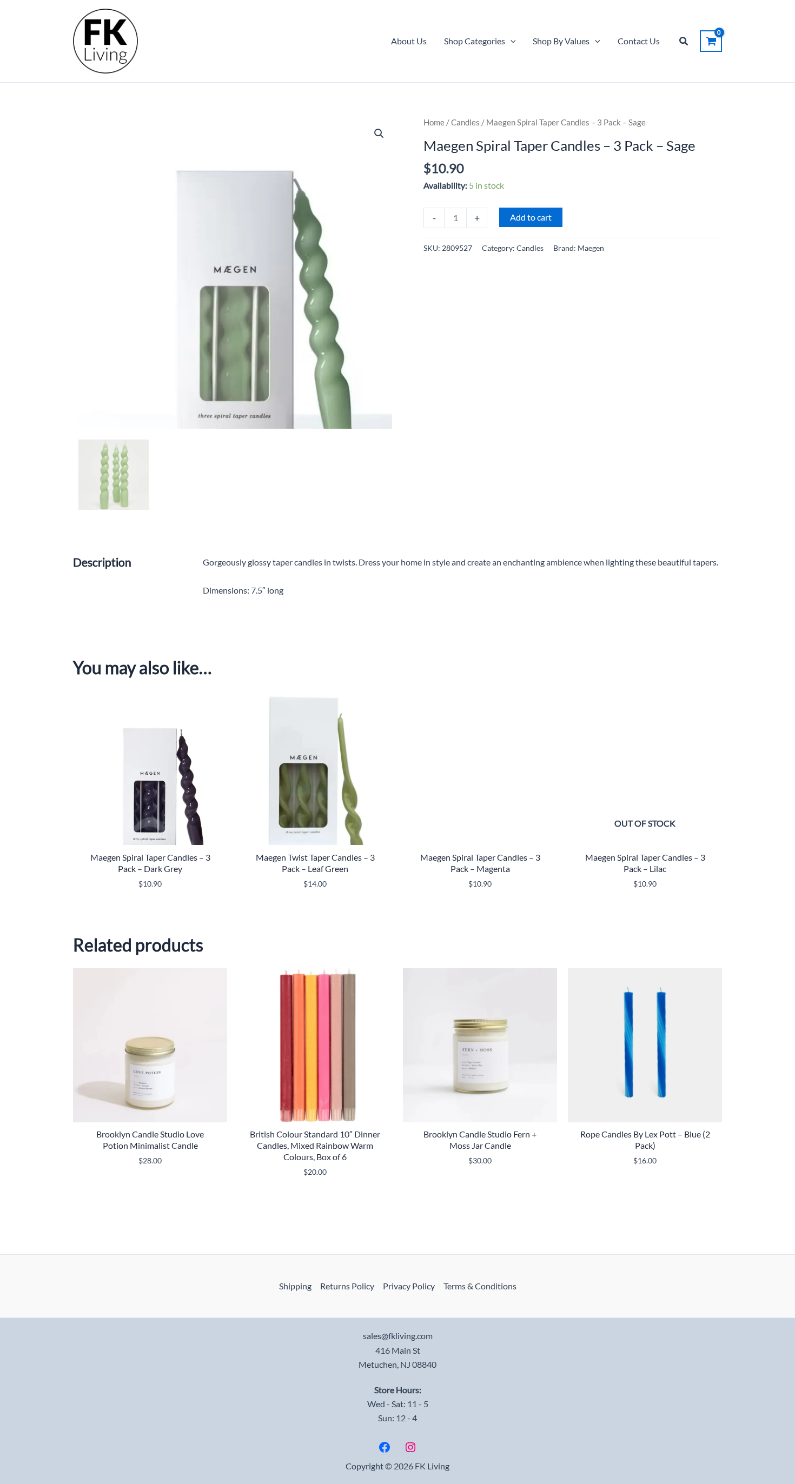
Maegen (591, 247)
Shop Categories (474, 41)
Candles (465, 122)
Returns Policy (347, 1286)
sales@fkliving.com (398, 1335)
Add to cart (531, 217)
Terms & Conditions (479, 1286)
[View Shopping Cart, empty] (711, 41)
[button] (510, 41)
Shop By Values (561, 41)
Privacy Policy (409, 1286)
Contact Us (639, 41)
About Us (409, 41)
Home (434, 122)
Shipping (295, 1286)
